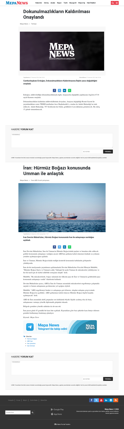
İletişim (25, 400)
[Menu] (116, 3)
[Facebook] (54, 90)
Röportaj (81, 3)
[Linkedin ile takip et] (106, 400)
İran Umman (31, 346)
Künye (18, 400)
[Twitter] (59, 90)
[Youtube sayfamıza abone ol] (101, 400)
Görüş (46, 3)
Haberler (38, 3)
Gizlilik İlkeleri (34, 400)
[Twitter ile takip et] (96, 400)
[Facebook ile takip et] (91, 400)
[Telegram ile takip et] (110, 400)
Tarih (66, 3)
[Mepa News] (16, 3)
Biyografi (72, 3)
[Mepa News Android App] (57, 409)
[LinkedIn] (64, 90)
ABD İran (30, 341)
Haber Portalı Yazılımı (63, 424)
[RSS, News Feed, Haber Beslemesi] (115, 400)
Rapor (59, 3)
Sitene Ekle (43, 400)
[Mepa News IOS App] (57, 413)
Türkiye (34, 24)
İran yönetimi (31, 343)
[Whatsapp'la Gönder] (69, 90)
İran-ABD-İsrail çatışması (40, 180)
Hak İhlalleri (91, 3)
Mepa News (24, 24)
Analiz (53, 3)
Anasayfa (11, 400)
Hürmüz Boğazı (32, 339)
